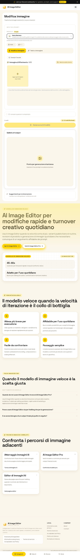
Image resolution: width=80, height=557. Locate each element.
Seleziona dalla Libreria (65, 62)
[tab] (16, 50)
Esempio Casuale (16, 57)
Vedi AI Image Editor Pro (33, 246)
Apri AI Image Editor (10, 246)
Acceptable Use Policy (11, 542)
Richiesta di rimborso (53, 539)
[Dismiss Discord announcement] (77, 2)
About (65, 526)
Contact (66, 529)
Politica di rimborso (53, 536)
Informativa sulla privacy (12, 539)
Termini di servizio (29, 539)
